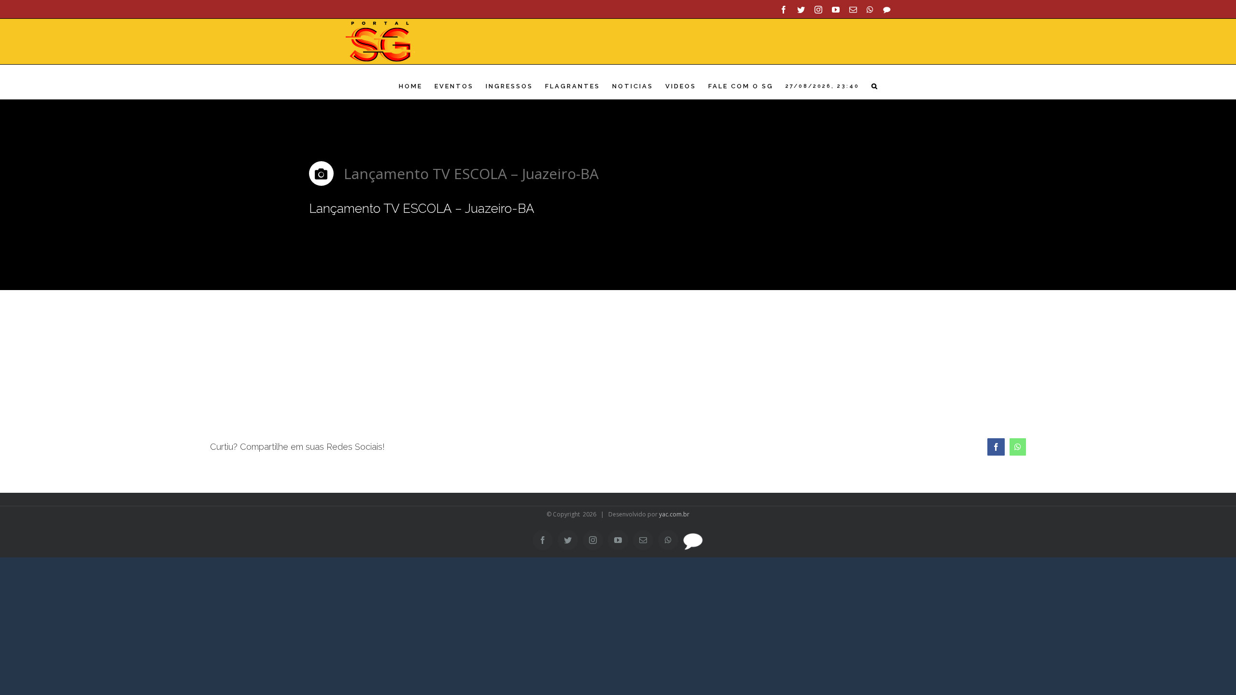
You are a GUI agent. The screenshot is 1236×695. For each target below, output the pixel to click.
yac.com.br (674, 514)
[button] (875, 86)
